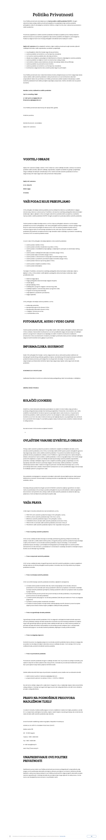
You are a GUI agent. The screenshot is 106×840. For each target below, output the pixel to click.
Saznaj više (62, 836)
